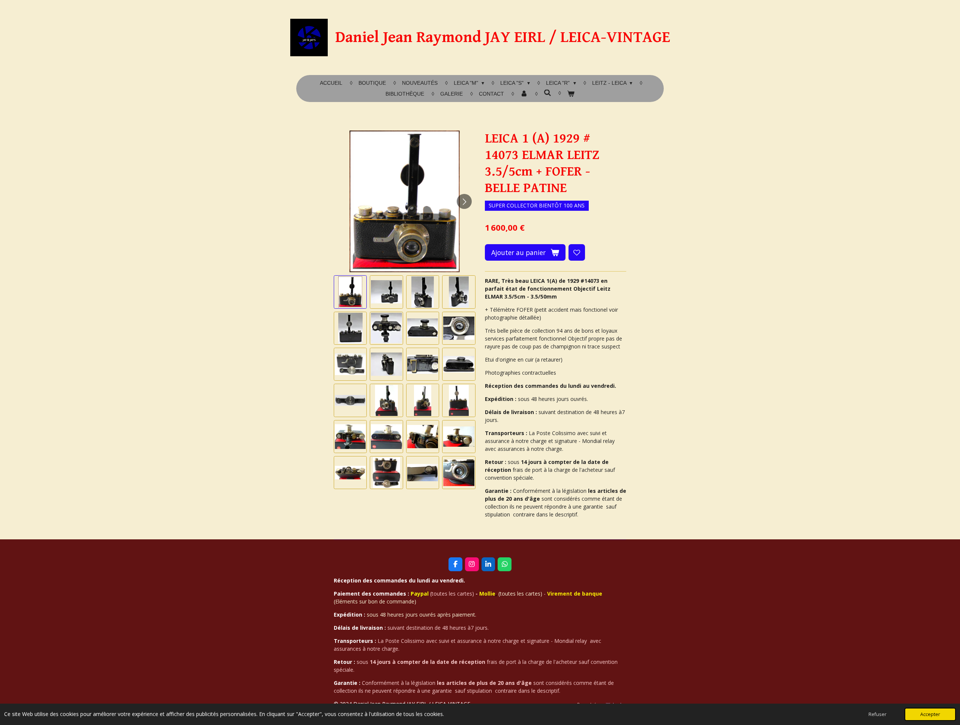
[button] (350, 291)
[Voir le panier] (571, 94)
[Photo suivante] (464, 201)
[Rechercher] (547, 93)
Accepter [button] (930, 714)
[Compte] (524, 94)
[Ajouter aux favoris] (576, 252)
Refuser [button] (877, 714)
